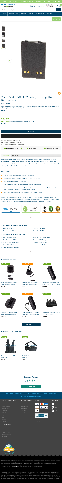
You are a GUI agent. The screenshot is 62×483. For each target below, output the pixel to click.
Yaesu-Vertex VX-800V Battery (10, 239)
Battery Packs (13, 13)
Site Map (3, 419)
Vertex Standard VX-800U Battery (41, 245)
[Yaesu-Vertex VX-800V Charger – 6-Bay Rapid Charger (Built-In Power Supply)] (10, 303)
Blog (3, 417)
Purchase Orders (32, 148)
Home (4, 13)
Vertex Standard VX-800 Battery (11, 242)
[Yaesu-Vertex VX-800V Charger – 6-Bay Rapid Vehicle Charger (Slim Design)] (31, 303)
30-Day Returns (5, 412)
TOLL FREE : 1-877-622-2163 (14, 394)
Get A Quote (56, 19)
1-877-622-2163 (35, 5)
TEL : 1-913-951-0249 (33, 394)
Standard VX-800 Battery (39, 239)
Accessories (40, 13)
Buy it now (31, 136)
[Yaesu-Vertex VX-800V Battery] (58, 94)
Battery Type (4, 110)
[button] (10, 59)
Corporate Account (5, 404)
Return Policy (23, 410)
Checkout (48, 1)
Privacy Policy (23, 412)
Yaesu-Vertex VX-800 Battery (40, 242)
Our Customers (5, 430)
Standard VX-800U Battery (9, 245)
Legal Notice (23, 415)
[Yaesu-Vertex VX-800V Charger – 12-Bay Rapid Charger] (51, 303)
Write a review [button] (31, 386)
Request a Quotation (6, 406)
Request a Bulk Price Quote (12, 148)
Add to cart (31, 131)
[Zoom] (10, 346)
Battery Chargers (27, 13)
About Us (4, 427)
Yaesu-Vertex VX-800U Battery (11, 247)
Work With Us (5, 436)
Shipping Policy (24, 408)
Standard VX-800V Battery (9, 237)
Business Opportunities (6, 434)
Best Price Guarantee (25, 404)
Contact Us (4, 421)
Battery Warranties (24, 406)
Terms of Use (15, 466)
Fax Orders (4, 410)
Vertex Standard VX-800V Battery (41, 237)
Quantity (3, 123)
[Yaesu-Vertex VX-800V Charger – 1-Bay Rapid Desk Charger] (10, 273)
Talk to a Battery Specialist (52, 148)
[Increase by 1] (6, 125)
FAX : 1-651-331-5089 (50, 394)
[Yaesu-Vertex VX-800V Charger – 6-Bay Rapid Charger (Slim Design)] (51, 273)
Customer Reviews (6, 438)
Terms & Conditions (6, 432)
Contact (39, 1)
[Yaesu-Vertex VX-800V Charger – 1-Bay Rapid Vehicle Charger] (31, 273)
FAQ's (3, 415)
